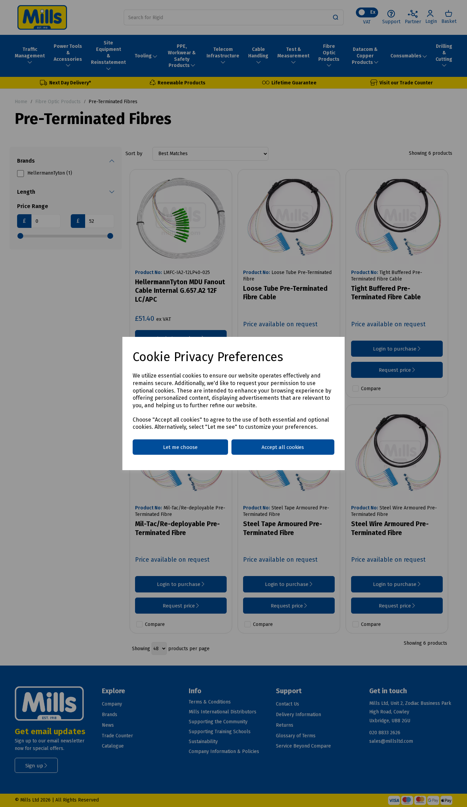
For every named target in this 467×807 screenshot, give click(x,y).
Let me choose (180, 447)
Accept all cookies (283, 447)
